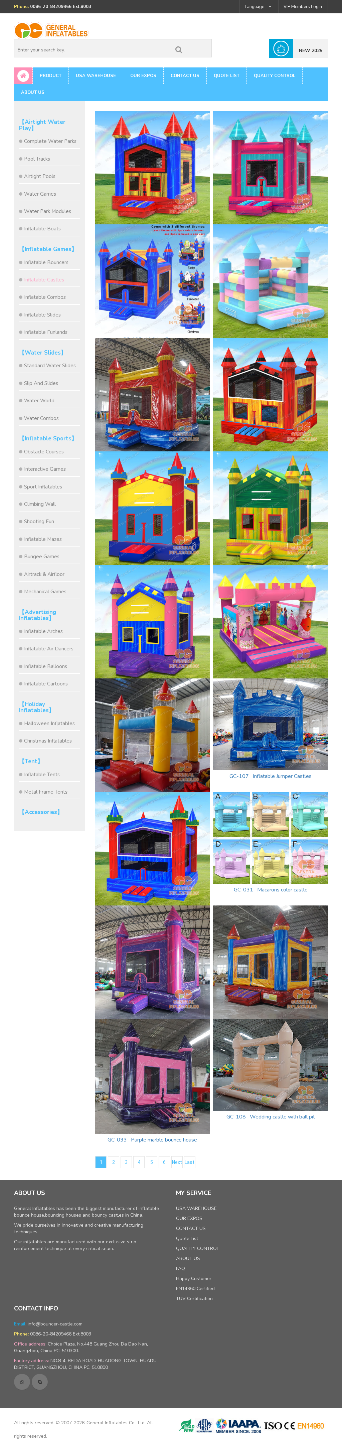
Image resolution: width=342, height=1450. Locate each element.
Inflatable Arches (43, 631)
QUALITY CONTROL (274, 76)
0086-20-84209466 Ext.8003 (60, 1334)
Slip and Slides (41, 383)
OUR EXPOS (143, 76)
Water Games (40, 194)
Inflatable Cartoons (46, 683)
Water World (39, 400)
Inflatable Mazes (43, 539)
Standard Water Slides (50, 365)
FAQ (180, 1268)
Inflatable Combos (45, 297)
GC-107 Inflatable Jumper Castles (270, 776)
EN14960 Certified (195, 1288)
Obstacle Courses (44, 451)
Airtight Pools (39, 176)
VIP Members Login (303, 7)
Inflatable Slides (42, 315)
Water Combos (41, 418)
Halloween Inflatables (49, 723)
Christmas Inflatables (48, 741)
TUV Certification (194, 1298)
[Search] (178, 48)
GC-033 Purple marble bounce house (152, 1140)
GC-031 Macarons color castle (271, 889)
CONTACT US (185, 76)
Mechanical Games (45, 591)
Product (50, 76)
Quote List (226, 76)
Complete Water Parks (50, 141)
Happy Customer (193, 1278)
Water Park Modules (47, 211)
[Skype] (40, 1382)
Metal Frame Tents (45, 792)
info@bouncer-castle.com (55, 1324)
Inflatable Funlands (45, 332)
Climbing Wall (40, 504)
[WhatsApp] (22, 1382)
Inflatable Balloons (45, 666)
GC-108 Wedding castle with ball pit (270, 1116)
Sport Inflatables (43, 486)
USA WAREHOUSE (96, 76)
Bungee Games (41, 556)
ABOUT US (32, 92)
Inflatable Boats (42, 228)
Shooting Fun (39, 521)
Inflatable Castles (44, 279)
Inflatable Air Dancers (48, 648)
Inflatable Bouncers (46, 262)
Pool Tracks (37, 159)
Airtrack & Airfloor (44, 574)
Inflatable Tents (42, 774)
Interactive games (45, 469)
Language (255, 7)
